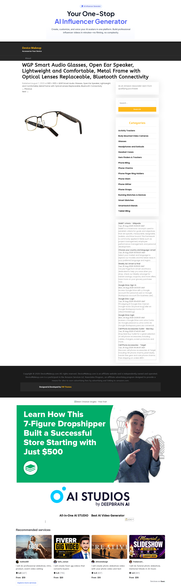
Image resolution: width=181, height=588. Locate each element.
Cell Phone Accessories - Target (132, 345)
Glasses (122, 141)
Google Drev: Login (126, 299)
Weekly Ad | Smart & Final (129, 263)
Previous (27, 89)
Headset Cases (126, 152)
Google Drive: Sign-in (127, 285)
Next (25, 91)
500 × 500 (51, 83)
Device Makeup (31, 47)
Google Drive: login (126, 315)
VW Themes (66, 387)
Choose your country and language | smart (137, 250)
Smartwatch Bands (128, 205)
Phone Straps (125, 189)
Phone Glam (124, 179)
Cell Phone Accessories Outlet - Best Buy (136, 329)
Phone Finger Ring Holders (131, 173)
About (28, 58)
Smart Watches (126, 200)
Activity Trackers (126, 130)
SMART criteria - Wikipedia (129, 223)
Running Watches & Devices (132, 195)
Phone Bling (124, 162)
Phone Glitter (124, 184)
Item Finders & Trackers (130, 157)
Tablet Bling (124, 211)
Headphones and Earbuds (131, 146)
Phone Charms (125, 168)
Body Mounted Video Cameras (133, 136)
